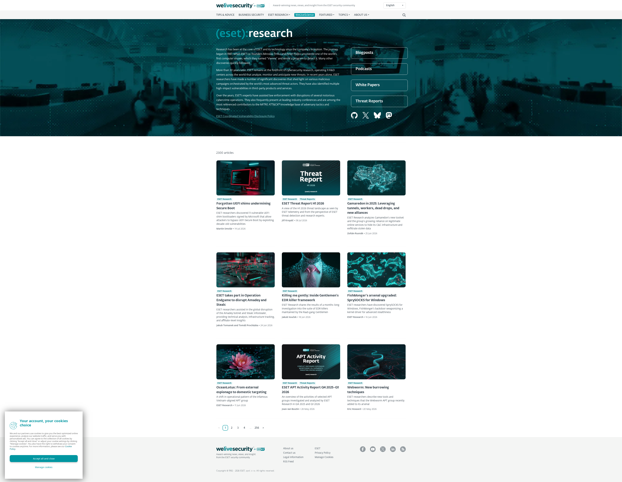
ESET (317, 448)
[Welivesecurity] (240, 449)
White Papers (368, 85)
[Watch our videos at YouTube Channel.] (373, 449)
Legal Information (293, 457)
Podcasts (364, 69)
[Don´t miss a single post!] (403, 449)
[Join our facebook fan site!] (363, 449)
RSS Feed (288, 461)
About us (288, 448)
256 (257, 428)
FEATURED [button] (325, 15)
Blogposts (364, 53)
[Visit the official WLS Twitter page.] (383, 449)
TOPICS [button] (343, 15)
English (390, 5)
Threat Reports (369, 101)
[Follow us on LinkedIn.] (393, 449)
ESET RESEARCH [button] (278, 15)
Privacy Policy (322, 453)
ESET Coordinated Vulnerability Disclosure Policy (245, 116)
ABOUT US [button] (360, 15)
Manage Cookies (324, 457)
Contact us (289, 453)
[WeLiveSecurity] (242, 5)
